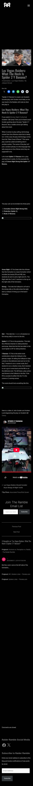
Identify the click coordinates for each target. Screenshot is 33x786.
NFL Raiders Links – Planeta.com (19, 574)
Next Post (16, 532)
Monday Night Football (17, 117)
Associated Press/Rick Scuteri (19, 492)
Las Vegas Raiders (17, 81)
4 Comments (6, 81)
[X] (9, 745)
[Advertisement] (16, 28)
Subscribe (24, 512)
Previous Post (16, 526)
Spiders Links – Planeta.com (18, 579)
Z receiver (18, 334)
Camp (4, 415)
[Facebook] (4, 745)
